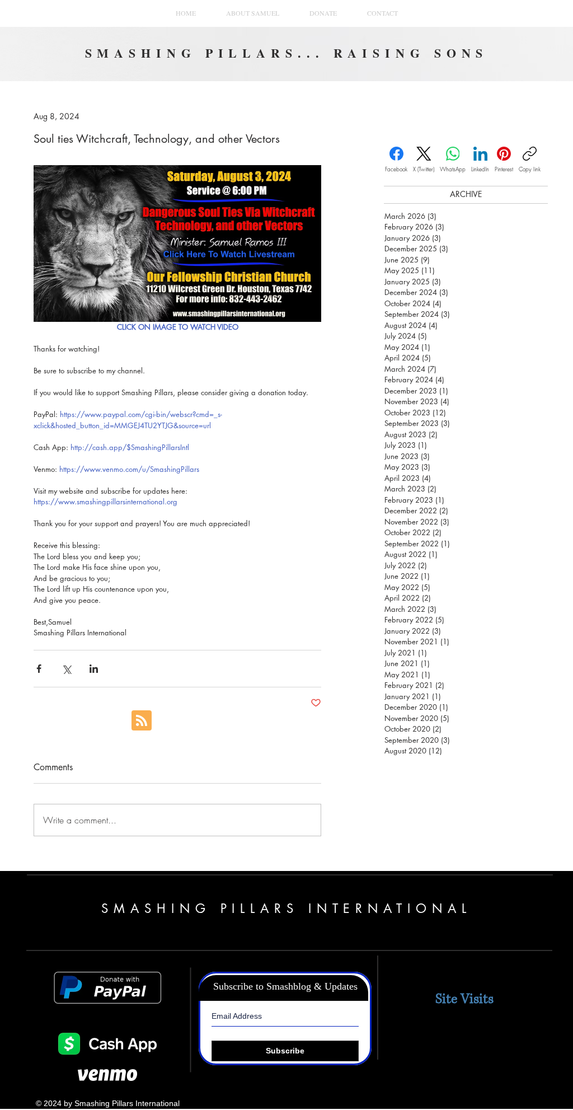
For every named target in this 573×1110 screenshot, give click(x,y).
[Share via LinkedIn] (93, 668)
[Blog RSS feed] (141, 721)
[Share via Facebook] (39, 668)
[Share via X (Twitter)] (66, 668)
